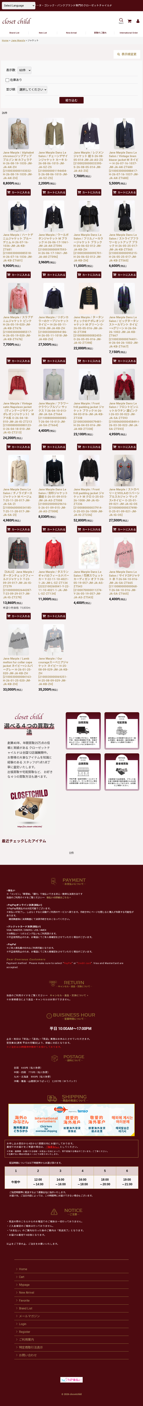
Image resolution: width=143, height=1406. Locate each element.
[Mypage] (137, 21)
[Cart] (129, 21)
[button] (121, 21)
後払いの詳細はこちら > (59, 897)
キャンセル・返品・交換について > (68, 995)
